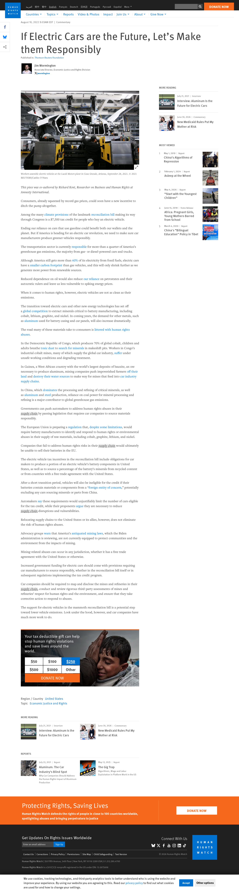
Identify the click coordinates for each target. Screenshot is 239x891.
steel (48, 395)
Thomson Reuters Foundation (49, 58)
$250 (70, 661)
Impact (108, 14)
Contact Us (28, 854)
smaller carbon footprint (46, 265)
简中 (37, 6)
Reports (68, 14)
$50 (34, 661)
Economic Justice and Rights (48, 703)
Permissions (73, 854)
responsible (79, 247)
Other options (205, 883)
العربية (29, 6)
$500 (34, 669)
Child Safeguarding (103, 854)
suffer (118, 353)
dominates (50, 390)
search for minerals (71, 348)
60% (75, 260)
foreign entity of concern (105, 487)
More (129, 6)
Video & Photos (88, 14)
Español (118, 6)
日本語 (84, 6)
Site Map (86, 854)
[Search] (200, 6)
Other (71, 669)
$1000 (52, 669)
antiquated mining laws (87, 533)
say (40, 501)
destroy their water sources (51, 376)
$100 (52, 661)
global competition (35, 311)
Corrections (42, 854)
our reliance (91, 279)
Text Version (121, 854)
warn (47, 533)
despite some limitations (106, 427)
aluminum (31, 321)
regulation (75, 427)
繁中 (44, 6)
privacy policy (134, 883)
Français (63, 6)
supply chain (29, 413)
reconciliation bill (102, 214)
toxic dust (47, 348)
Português (95, 6)
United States (54, 698)
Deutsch (74, 6)
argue (79, 506)
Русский (107, 6)
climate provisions (56, 214)
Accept (186, 883)
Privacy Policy (58, 854)
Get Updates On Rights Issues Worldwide (57, 837)
